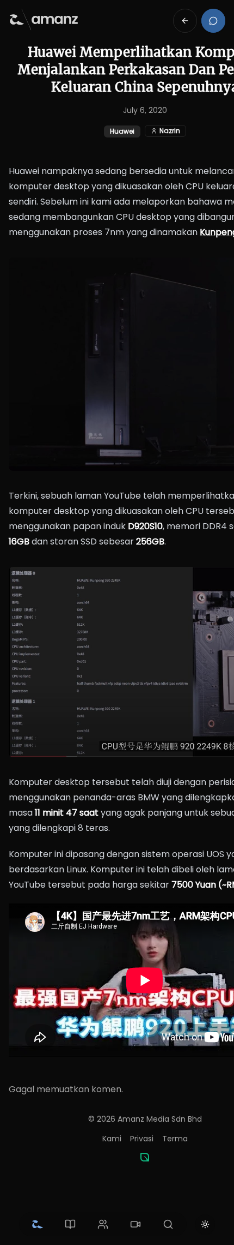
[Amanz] (144, 1157)
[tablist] (103, 1224)
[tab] (37, 1224)
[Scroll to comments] (213, 21)
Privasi (141, 1138)
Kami (111, 1138)
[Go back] (185, 21)
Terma (175, 1138)
